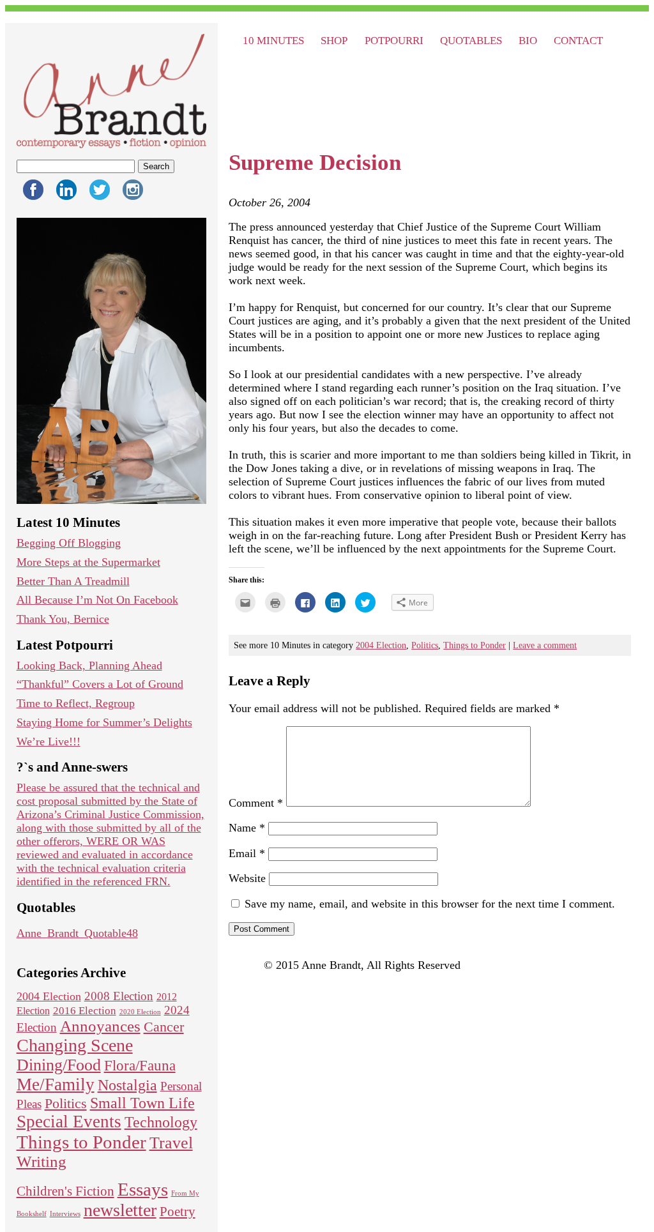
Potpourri (394, 40)
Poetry (177, 1211)
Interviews (65, 1213)
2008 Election (118, 996)
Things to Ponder (81, 1142)
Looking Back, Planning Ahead (89, 665)
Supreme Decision (315, 162)
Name (247, 827)
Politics (66, 1103)
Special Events (69, 1121)
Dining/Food (59, 1065)
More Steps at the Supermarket (88, 562)
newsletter (120, 1210)
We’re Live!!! (48, 741)
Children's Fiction (65, 1191)
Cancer (164, 1027)
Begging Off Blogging (69, 542)
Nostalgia (127, 1084)
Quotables (471, 40)
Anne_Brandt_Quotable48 (77, 933)
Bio (528, 40)
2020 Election (140, 1011)
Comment (256, 802)
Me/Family (56, 1084)
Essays (143, 1189)
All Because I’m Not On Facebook (97, 599)
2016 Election (84, 1011)
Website (247, 878)
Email (247, 853)
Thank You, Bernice (63, 618)
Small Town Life (142, 1103)
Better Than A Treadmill (73, 581)
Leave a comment (545, 645)
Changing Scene (75, 1045)
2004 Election (49, 996)
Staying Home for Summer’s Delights (104, 722)
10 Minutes (273, 40)
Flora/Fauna (140, 1065)
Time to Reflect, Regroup (76, 703)
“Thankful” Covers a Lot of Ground (100, 684)
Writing (41, 1161)
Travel (171, 1143)
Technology (161, 1122)
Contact (578, 40)
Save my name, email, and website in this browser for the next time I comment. (430, 903)
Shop (334, 40)
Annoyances (100, 1026)
